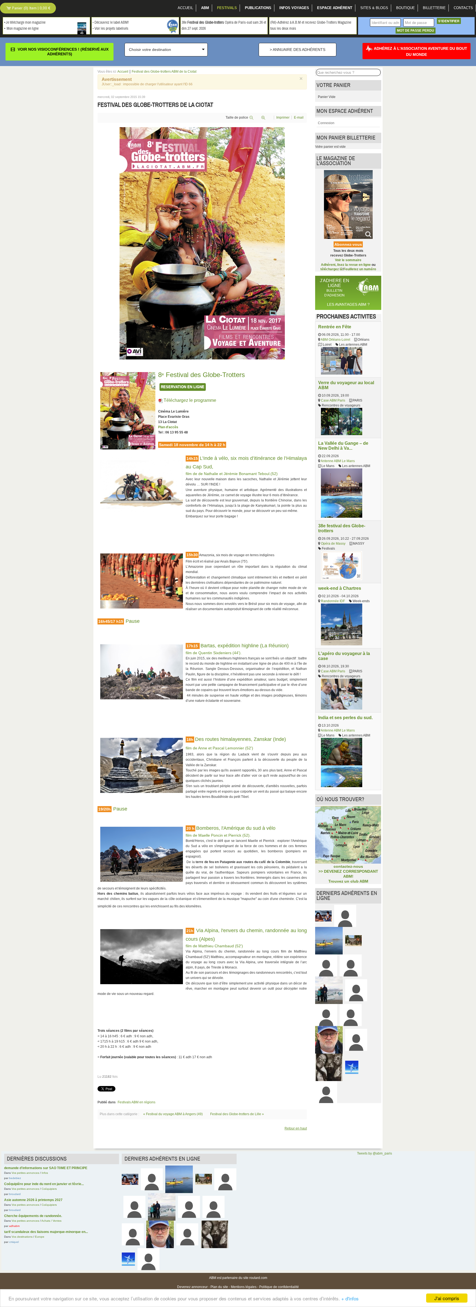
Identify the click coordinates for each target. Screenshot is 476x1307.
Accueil (122, 71)
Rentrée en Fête (334, 326)
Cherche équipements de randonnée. (33, 1216)
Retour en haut (296, 1128)
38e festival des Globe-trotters (341, 528)
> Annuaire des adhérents (297, 49)
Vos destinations (22, 1236)
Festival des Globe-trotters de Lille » (237, 1114)
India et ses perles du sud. (345, 717)
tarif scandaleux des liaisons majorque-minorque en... (46, 1232)
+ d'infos (350, 1298)
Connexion (326, 123)
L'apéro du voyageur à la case (344, 656)
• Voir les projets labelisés (110, 28)
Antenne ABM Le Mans (338, 461)
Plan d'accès (168, 427)
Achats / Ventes (51, 1220)
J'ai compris (446, 1298)
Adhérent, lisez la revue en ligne (346, 265)
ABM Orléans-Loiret (335, 340)
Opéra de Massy (333, 543)
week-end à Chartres (339, 588)
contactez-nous (348, 866)
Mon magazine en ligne (23, 28)
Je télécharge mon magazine (25, 22)
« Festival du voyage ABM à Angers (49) (173, 1114)
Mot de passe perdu (415, 30)
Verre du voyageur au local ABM (346, 385)
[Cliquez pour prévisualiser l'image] (202, 243)
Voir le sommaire (348, 260)
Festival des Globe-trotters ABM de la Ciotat (164, 71)
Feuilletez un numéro (360, 269)
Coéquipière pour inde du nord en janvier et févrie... (44, 1184)
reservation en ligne (182, 387)
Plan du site (219, 1287)
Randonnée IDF (333, 601)
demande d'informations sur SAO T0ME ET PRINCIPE (45, 1168)
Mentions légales (243, 1287)
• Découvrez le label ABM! (111, 22)
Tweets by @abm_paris (374, 1153)
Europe (39, 1236)
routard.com (258, 1278)
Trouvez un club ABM (348, 881)
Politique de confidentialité (279, 1287)
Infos (45, 1172)
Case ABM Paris (333, 400)
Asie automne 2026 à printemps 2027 (33, 1200)
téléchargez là (331, 269)
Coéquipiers (49, 1188)
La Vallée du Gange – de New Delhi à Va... (343, 446)
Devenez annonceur (192, 1287)
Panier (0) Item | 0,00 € (30, 8)
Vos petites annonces (25, 1172)
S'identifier (448, 20)
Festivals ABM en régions (136, 1102)
